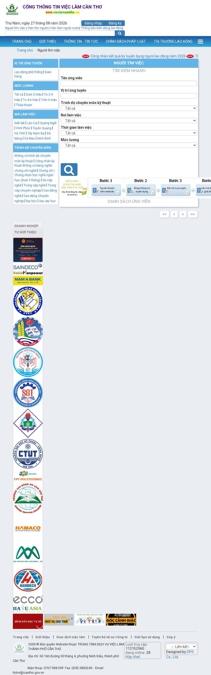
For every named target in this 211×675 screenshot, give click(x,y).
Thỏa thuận (24, 105)
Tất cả (18, 94)
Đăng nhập (93, 23)
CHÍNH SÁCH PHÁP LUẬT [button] (126, 41)
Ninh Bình (44, 138)
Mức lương (70, 140)
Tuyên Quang (42, 128)
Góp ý (170, 637)
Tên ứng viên (71, 78)
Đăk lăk (19, 123)
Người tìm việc (15, 28)
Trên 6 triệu (49, 100)
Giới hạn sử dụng (147, 637)
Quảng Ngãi (48, 123)
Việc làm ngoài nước (64, 28)
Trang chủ (25, 50)
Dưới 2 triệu (34, 94)
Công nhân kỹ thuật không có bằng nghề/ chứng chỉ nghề (34, 165)
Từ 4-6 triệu (31, 100)
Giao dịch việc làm (70, 637)
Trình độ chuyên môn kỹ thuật (86, 103)
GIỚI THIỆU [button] (47, 41)
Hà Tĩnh (19, 133)
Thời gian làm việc (76, 127)
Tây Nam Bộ (36, 133)
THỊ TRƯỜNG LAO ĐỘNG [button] (173, 41)
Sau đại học (47, 201)
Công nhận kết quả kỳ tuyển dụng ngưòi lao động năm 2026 (134, 56)
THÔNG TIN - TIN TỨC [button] (81, 41)
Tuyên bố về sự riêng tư (110, 637)
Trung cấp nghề (35, 185)
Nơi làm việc (71, 115)
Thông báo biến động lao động (102, 28)
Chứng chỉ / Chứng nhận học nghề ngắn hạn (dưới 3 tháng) (34, 175)
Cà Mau (29, 138)
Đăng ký (115, 23)
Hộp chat (133, 657)
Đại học (31, 201)
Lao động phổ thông (28, 72)
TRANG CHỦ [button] (21, 41)
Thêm (200, 41)
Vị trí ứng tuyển (73, 90)
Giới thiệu (42, 637)
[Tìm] (120, 33)
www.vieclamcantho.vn (4, 41)
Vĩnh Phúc (23, 128)
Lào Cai (32, 123)
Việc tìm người (38, 28)
